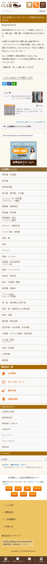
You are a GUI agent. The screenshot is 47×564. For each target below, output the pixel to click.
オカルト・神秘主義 (11, 226)
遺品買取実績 (7, 418)
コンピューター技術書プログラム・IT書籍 (12, 199)
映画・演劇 (7, 315)
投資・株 (6, 238)
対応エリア (33, 482)
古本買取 (12, 373)
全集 (4, 244)
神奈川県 (37, 488)
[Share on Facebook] (9, 83)
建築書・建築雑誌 (10, 206)
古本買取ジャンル (9, 169)
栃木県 (23, 494)
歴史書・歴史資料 (10, 321)
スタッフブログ (8, 441)
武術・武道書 (8, 348)
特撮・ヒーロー (9, 256)
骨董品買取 (13, 399)
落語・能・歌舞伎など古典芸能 (16, 309)
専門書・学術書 (9, 175)
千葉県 (27, 488)
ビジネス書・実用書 (11, 232)
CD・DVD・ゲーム (16, 382)
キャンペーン (7, 435)
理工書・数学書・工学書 (13, 193)
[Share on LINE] (14, 83)
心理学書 (6, 354)
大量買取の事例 (8, 412)
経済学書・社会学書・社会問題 (16, 327)
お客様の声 (6, 429)
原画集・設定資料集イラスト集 (11, 263)
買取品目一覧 (7, 367)
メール (29, 561)
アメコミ (6, 250)
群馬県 (14, 494)
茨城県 (32, 494)
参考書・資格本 (9, 288)
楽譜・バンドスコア (11, 270)
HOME (6, 465)
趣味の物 (12, 390)
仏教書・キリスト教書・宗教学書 (17, 333)
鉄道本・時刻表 (9, 276)
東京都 (9, 488)
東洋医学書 (7, 187)
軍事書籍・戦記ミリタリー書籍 (9, 219)
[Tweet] (4, 83)
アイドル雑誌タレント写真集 (9, 295)
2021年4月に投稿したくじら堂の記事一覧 (30, 122)
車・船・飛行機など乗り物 (14, 302)
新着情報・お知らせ (20, 465)
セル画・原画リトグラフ (8, 341)
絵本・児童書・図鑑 (11, 282)
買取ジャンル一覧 (17, 561)
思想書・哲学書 (9, 212)
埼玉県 (18, 488)
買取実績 (5, 447)
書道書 (5, 360)
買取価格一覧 (6, 561)
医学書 (5, 181)
